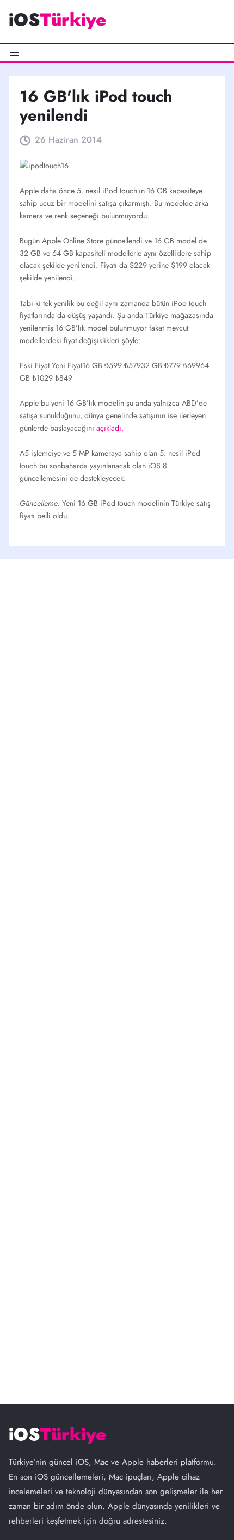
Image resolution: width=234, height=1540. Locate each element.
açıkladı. (110, 428)
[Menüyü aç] (117, 52)
